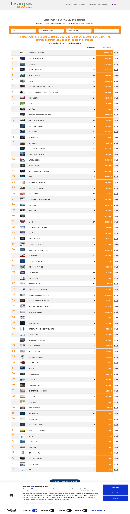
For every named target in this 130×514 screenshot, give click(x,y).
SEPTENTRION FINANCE (37, 121)
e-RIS (31, 222)
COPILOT (32, 397)
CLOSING (32, 64)
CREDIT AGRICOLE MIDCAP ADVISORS (41, 329)
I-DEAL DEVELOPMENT (37, 154)
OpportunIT (33, 402)
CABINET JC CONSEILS (36, 261)
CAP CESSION (33, 273)
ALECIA (31, 368)
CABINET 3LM (33, 335)
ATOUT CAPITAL (34, 166)
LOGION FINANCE (35, 363)
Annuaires (82, 5)
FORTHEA (32, 205)
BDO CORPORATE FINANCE (38, 228)
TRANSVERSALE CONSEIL (37, 183)
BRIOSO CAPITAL (34, 453)
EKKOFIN (32, 436)
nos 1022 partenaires (35, 489)
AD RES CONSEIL (35, 352)
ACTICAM (32, 81)
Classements (92, 5)
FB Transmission (34, 256)
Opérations (91, 48)
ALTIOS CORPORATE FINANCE (39, 171)
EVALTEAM (32, 447)
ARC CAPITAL (33, 414)
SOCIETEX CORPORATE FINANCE (40, 115)
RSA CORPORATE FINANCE (38, 290)
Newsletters (102, 5)
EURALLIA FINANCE (35, 70)
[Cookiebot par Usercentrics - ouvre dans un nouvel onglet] (11, 510)
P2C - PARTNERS (35, 408)
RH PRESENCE (34, 194)
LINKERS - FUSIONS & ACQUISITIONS (41, 87)
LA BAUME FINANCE (36, 312)
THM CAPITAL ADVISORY (37, 430)
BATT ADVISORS (34, 239)
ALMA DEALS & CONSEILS (37, 340)
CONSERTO (33, 442)
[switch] (51, 510)
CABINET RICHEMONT (36, 245)
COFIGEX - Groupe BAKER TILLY (39, 200)
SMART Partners (34, 385)
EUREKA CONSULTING (36, 138)
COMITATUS (33, 380)
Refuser (115, 498)
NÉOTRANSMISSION (36, 284)
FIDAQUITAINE (34, 374)
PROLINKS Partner (35, 459)
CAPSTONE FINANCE (36, 126)
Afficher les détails (96, 510)
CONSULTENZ (33, 216)
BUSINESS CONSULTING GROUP (40, 250)
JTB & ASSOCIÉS (34, 160)
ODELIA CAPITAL (34, 464)
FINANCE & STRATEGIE (36, 188)
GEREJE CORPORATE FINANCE (39, 301)
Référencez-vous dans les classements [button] (65, 481)
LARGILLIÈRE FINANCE (36, 59)
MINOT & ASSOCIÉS (35, 211)
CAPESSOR (33, 143)
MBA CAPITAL (33, 98)
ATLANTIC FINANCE (35, 419)
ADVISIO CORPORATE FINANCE (39, 307)
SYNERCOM (33, 132)
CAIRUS (31, 470)
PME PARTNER (34, 323)
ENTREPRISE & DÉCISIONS (38, 391)
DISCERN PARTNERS (36, 357)
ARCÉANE (32, 109)
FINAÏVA (32, 233)
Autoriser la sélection (115, 493)
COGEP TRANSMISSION (37, 149)
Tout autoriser (115, 487)
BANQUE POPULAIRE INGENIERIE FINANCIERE (44, 92)
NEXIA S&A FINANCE (36, 267)
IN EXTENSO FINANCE (36, 53)
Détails (116, 53)
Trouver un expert (71, 5)
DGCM (31, 177)
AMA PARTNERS (34, 346)
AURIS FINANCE (34, 76)
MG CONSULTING (34, 278)
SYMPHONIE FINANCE (36, 425)
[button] (118, 3)
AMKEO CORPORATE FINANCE (39, 295)
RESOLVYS (32, 318)
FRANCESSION (34, 104)
